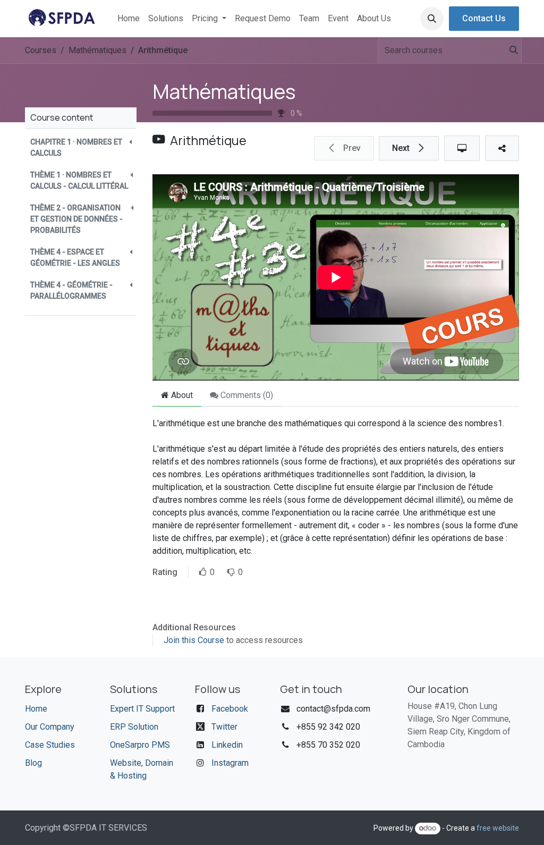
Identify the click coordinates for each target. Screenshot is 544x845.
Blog (33, 763)
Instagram (230, 763)
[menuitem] (128, 18)
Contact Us (484, 18)
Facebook (229, 709)
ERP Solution (134, 727)
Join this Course (194, 640)
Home (36, 709)
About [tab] (181, 395)
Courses (40, 50)
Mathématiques (224, 91)
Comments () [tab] (245, 395)
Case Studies (50, 745)
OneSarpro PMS (140, 745)
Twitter (224, 727)
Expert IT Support (142, 709)
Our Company (49, 727)
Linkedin (227, 745)
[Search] (508, 50)
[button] (432, 18)
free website (498, 828)
